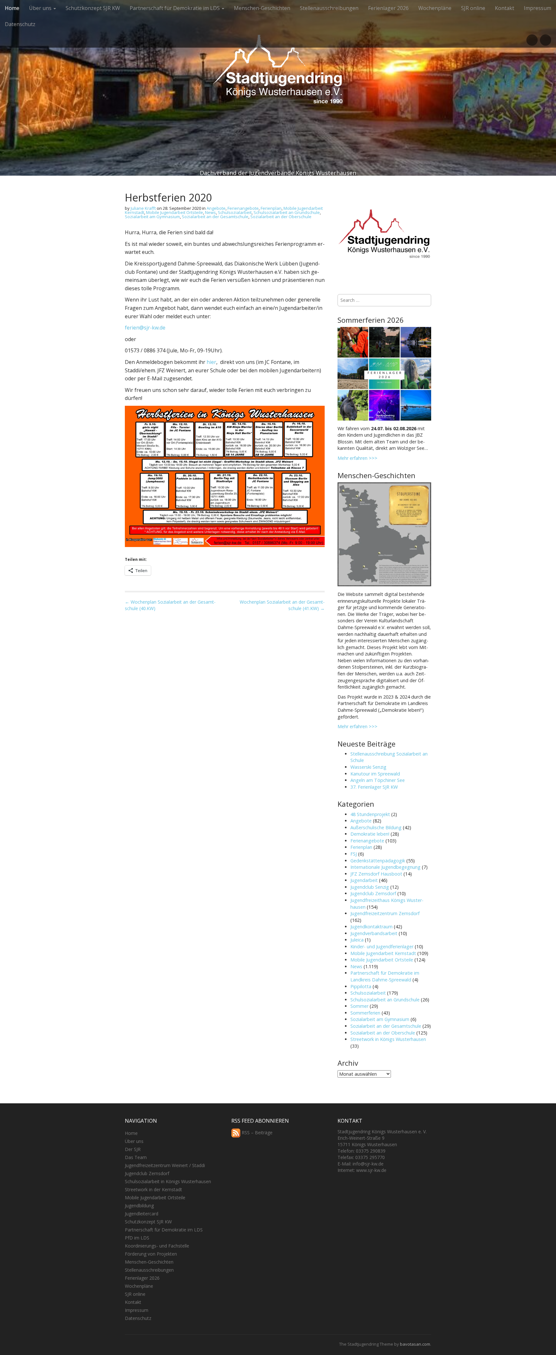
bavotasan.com (415, 1344)
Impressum (537, 8)
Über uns (41, 8)
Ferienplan (271, 208)
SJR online (473, 8)
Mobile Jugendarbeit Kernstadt (383, 953)
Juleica (357, 940)
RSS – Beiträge (256, 1132)
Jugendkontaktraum (371, 926)
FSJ (353, 854)
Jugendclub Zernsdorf (373, 893)
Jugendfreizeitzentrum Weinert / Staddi (165, 1165)
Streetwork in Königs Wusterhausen (388, 1039)
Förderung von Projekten (151, 1254)
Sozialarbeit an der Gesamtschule (215, 216)
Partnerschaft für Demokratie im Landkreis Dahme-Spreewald (384, 976)
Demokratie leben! (369, 834)
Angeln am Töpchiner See (377, 780)
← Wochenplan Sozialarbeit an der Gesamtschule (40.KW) (170, 605)
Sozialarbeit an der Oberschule (280, 216)
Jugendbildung (139, 1205)
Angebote (216, 208)
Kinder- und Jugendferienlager (381, 946)
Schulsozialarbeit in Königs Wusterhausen (168, 1181)
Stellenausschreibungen (329, 8)
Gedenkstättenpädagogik (377, 861)
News (210, 212)
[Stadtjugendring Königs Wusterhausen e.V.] (278, 75)
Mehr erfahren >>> (357, 458)
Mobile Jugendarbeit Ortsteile (174, 212)
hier (211, 362)
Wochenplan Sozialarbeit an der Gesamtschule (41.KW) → (282, 605)
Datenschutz (20, 24)
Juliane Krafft (143, 208)
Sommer (359, 1006)
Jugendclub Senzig (369, 887)
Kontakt (504, 8)
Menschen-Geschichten (262, 8)
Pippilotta (360, 986)
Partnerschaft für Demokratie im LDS (175, 8)
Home (12, 8)
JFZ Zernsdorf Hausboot (376, 874)
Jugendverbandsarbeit (373, 933)
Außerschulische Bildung (376, 827)
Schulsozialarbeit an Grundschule (287, 212)
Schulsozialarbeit (235, 212)
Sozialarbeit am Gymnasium (152, 216)
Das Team (136, 1157)
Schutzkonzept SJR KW (93, 8)
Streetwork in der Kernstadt (153, 1189)
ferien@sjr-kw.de (145, 327)
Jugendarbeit (364, 880)
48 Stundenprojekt (370, 814)
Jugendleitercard (141, 1214)
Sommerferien (365, 1013)
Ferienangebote (243, 208)
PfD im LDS (137, 1238)
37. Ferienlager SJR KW (374, 787)
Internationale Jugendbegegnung (385, 867)
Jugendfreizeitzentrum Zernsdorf (385, 913)
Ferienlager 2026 (388, 8)
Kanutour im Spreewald (375, 774)
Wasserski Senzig (368, 767)
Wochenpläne (434, 8)
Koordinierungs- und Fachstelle (157, 1246)
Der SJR (133, 1149)
